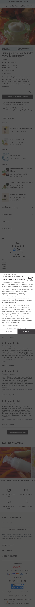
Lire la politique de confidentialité (10, 325)
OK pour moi (26, 331)
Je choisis (9, 331)
